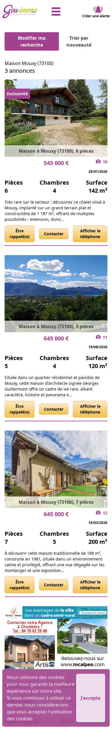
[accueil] (20, 11)
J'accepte (91, 698)
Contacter (53, 233)
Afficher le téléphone (90, 233)
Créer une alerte (96, 16)
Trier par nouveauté (78, 41)
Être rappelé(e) (19, 233)
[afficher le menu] (56, 11)
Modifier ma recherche (32, 41)
